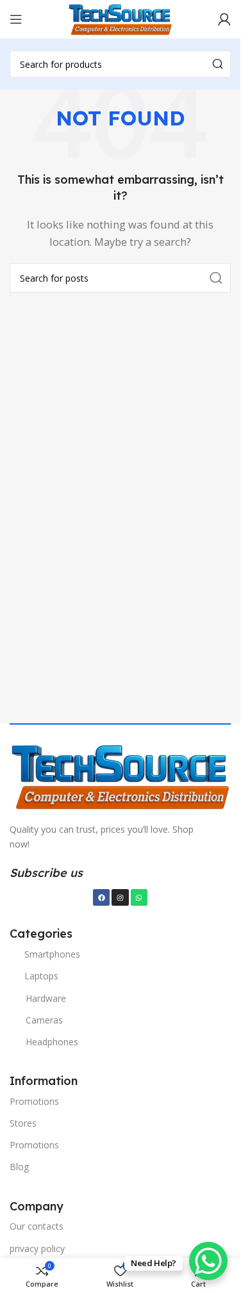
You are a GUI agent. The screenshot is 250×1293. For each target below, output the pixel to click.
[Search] (217, 64)
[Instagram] (120, 897)
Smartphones (52, 954)
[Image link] (120, 775)
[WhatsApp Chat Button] (208, 1261)
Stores (23, 1123)
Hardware (46, 998)
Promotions (34, 1101)
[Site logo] (120, 18)
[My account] (224, 19)
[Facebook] (101, 897)
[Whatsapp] (139, 897)
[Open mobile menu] (16, 19)
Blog (19, 1166)
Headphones (52, 1042)
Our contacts (36, 1226)
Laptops (41, 976)
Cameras (44, 1020)
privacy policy (37, 1248)
